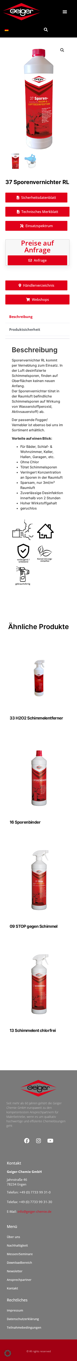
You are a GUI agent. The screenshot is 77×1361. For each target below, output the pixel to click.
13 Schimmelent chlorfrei (33, 1030)
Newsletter (14, 1271)
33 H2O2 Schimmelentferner (36, 718)
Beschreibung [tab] (21, 316)
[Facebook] (26, 1140)
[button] (64, 11)
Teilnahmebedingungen (24, 1327)
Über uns (13, 1237)
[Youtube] (50, 1140)
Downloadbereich (19, 1263)
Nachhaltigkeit (17, 1245)
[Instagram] (38, 1140)
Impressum (15, 1310)
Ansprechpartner (19, 1280)
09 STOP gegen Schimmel (34, 926)
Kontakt (12, 1288)
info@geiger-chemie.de (34, 1211)
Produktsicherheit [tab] (24, 329)
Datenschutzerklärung (23, 1319)
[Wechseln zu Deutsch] (7, 30)
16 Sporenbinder (25, 822)
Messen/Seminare (20, 1254)
